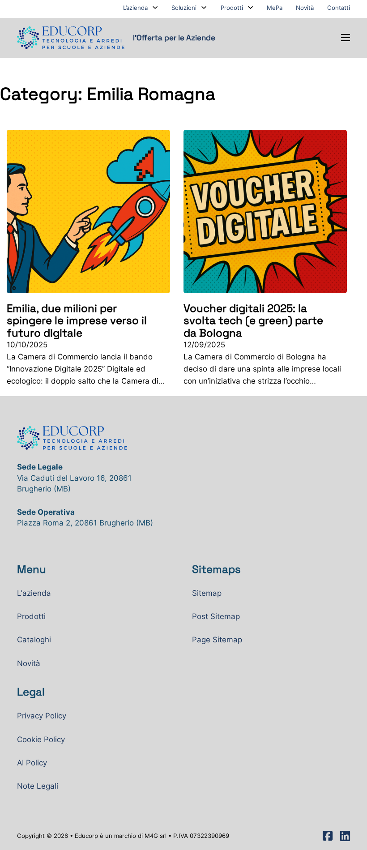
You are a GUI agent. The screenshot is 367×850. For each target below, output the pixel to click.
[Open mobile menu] (345, 37)
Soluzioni (183, 7)
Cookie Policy (41, 739)
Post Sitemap (216, 616)
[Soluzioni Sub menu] (204, 7)
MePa (274, 7)
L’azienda (135, 7)
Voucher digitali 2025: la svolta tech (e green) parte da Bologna (253, 320)
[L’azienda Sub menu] (155, 7)
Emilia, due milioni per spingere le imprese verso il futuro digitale (77, 320)
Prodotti (232, 7)
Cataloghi (34, 639)
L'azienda (34, 593)
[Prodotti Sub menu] (250, 7)
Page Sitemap (217, 639)
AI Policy (32, 762)
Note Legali (37, 786)
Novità (305, 7)
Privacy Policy (41, 715)
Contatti (338, 7)
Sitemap (207, 593)
